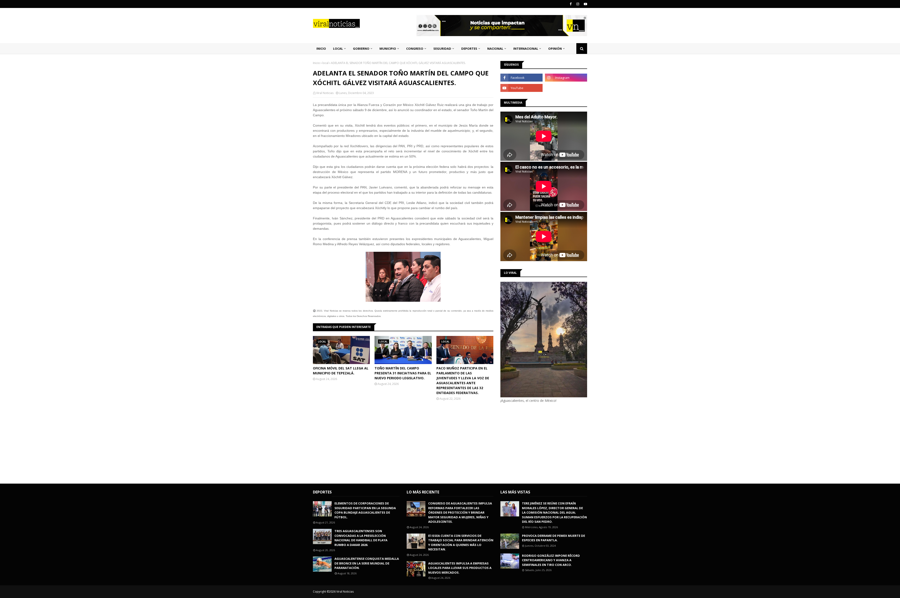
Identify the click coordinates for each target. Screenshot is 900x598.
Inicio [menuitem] (321, 48)
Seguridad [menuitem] (442, 48)
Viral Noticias (325, 93)
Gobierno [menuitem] (361, 48)
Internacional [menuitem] (525, 48)
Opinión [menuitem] (555, 48)
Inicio (316, 63)
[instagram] (577, 4)
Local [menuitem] (338, 48)
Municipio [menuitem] (387, 48)
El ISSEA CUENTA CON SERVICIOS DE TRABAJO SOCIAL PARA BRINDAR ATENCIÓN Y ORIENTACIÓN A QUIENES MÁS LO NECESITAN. (460, 543)
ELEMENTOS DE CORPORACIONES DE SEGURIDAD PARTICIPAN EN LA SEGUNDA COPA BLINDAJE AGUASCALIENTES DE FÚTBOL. (365, 510)
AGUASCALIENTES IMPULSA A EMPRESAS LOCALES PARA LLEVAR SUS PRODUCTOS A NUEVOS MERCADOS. (459, 568)
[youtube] (585, 4)
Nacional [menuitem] (495, 48)
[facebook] (571, 4)
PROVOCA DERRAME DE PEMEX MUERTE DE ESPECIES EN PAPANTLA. (553, 538)
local (325, 63)
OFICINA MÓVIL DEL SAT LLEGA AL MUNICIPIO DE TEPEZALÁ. (340, 370)
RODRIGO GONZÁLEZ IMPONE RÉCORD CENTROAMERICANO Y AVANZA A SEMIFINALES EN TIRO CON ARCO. (551, 560)
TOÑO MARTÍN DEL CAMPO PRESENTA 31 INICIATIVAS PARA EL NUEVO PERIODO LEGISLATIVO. (403, 373)
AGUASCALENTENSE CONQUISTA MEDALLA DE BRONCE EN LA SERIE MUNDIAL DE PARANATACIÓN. (366, 563)
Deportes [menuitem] (469, 48)
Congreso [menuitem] (414, 48)
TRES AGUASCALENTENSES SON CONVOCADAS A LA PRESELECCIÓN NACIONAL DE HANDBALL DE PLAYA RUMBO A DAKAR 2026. (360, 538)
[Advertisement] (539, 442)
